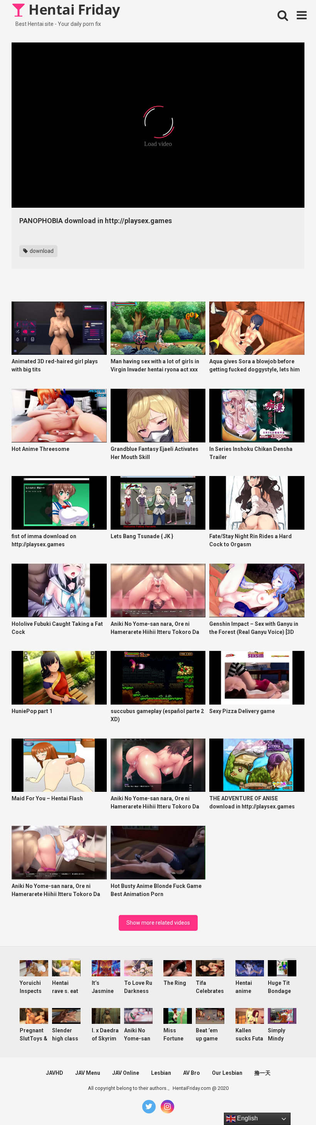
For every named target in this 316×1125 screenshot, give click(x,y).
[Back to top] (290, 1102)
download (41, 251)
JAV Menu (87, 1073)
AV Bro (191, 1073)
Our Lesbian (227, 1073)
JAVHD (54, 1073)
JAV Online (125, 1073)
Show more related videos (158, 923)
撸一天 (262, 1073)
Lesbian (161, 1073)
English (246, 1118)
